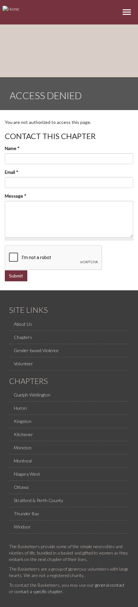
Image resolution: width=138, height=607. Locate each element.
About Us (23, 324)
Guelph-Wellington (32, 394)
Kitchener (23, 434)
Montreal (23, 460)
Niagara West (27, 474)
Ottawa (21, 487)
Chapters (23, 337)
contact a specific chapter (38, 591)
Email (11, 172)
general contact (110, 585)
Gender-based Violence (36, 350)
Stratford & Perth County (38, 500)
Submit (16, 275)
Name (12, 148)
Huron (20, 408)
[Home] (11, 9)
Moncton (22, 447)
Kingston (22, 421)
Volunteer (23, 363)
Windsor (22, 526)
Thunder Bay (26, 513)
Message (15, 196)
